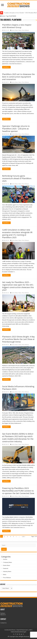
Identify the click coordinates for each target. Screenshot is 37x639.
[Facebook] (15, 634)
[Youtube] (21, 634)
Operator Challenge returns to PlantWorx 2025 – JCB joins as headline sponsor (16, 128)
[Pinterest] (19, 634)
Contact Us (3, 623)
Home (3, 16)
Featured (5, 568)
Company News (7, 562)
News (19, 30)
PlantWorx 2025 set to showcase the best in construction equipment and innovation (18, 77)
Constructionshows (9, 630)
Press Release (25, 30)
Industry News (7, 571)
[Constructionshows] (18, 4)
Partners (2, 613)
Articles (5, 559)
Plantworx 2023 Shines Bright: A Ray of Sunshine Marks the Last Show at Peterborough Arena (18, 339)
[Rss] (14, 634)
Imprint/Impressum (22, 630)
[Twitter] (17, 634)
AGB (30, 630)
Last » (23, 536)
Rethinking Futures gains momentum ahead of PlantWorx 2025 (16, 178)
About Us (3, 614)
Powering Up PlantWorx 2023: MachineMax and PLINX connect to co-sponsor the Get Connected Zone (18, 491)
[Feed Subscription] (36, 20)
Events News (14, 30)
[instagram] (23, 634)
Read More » (6, 67)
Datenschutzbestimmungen (18, 632)
